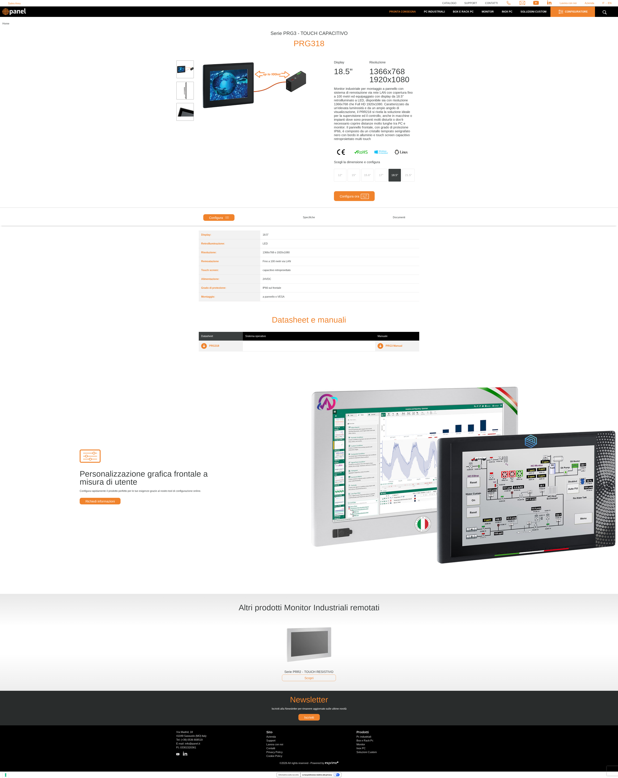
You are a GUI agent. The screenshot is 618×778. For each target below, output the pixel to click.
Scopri (309, 678)
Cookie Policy (274, 756)
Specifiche (309, 217)
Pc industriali (434, 11)
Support (470, 3)
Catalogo (449, 3)
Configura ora (349, 196)
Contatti (491, 3)
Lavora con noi (568, 3)
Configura (216, 218)
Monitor (488, 11)
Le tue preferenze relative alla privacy (317, 775)
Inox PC (507, 11)
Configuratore (576, 11)
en (610, 3)
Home (5, 23)
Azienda (589, 3)
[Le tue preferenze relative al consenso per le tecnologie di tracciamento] (6, 775)
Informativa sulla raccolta (288, 775)
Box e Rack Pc (463, 11)
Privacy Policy (274, 752)
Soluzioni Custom (366, 752)
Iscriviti (309, 717)
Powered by (317, 763)
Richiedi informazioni (100, 501)
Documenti (399, 217)
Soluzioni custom (533, 11)
